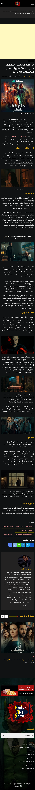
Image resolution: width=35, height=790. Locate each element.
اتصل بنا (29, 772)
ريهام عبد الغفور (8, 526)
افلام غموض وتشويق (25, 761)
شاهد (30, 530)
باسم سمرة (19, 526)
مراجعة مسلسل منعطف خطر (23, 534)
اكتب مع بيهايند (27, 765)
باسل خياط (29, 526)
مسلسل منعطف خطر (19, 136)
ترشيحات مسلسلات (25, 747)
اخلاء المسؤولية (27, 768)
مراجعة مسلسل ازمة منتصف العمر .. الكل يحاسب (18, 660)
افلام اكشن (28, 754)
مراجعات (23, 11)
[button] (6, 616)
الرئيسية (31, 11)
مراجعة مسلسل (21, 530)
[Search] (2, 3)
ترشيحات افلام (27, 744)
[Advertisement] (17, 41)
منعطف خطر (8, 534)
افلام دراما (29, 758)
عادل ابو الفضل (28, 76)
